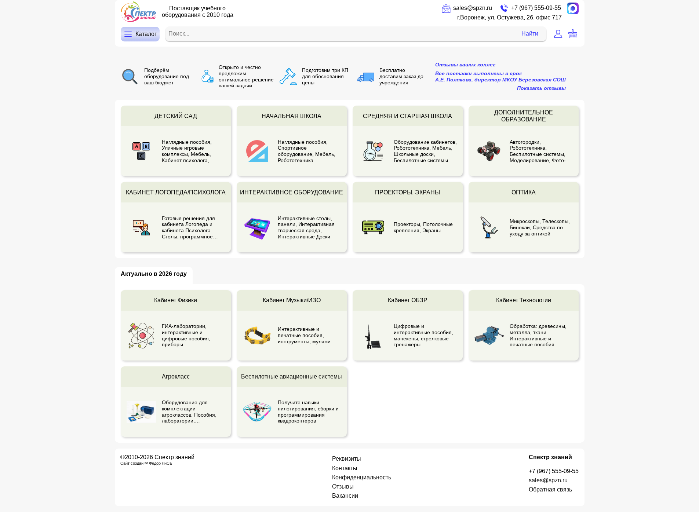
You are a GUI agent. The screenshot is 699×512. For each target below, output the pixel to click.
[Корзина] (573, 34)
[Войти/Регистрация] (558, 34)
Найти (529, 33)
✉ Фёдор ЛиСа (158, 463)
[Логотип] (138, 11)
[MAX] (573, 8)
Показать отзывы (541, 88)
